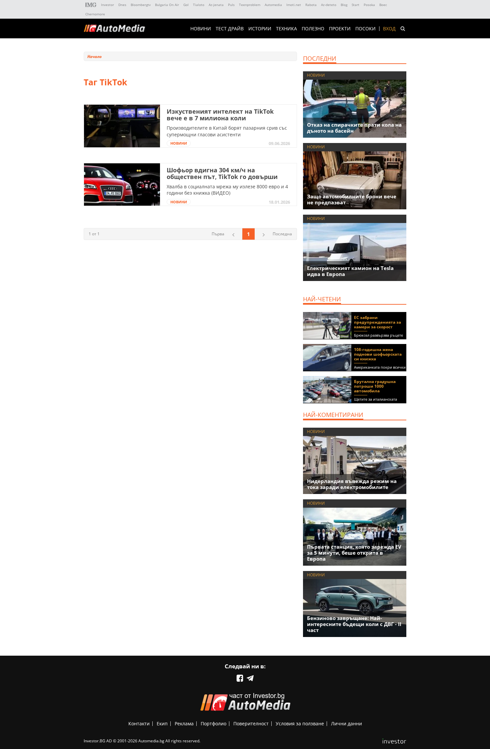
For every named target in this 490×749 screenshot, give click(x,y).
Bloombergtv (141, 4)
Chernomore (95, 14)
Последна (282, 234)
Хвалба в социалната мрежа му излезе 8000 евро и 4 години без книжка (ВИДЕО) (227, 189)
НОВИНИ (200, 28)
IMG (91, 5)
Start (355, 4)
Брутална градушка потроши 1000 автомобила (375, 386)
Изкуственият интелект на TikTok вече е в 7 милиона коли (220, 114)
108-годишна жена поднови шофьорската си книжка (378, 354)
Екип (162, 723)
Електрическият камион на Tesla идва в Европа (350, 271)
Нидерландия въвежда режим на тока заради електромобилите (352, 484)
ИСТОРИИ (259, 28)
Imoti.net (293, 4)
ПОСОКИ (365, 28)
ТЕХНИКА (286, 28)
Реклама (184, 723)
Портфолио (213, 723)
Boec (383, 4)
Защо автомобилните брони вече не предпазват (351, 199)
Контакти (139, 723)
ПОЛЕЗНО (313, 28)
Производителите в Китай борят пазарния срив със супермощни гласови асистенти (227, 131)
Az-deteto (328, 4)
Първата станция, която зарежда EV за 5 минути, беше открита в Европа (354, 552)
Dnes (122, 4)
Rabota (311, 4)
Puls (231, 4)
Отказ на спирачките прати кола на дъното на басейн (354, 127)
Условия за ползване (300, 723)
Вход (389, 28)
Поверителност (251, 723)
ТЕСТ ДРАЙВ (230, 28)
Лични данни (346, 723)
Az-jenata (216, 4)
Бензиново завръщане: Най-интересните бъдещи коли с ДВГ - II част (354, 624)
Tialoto (198, 4)
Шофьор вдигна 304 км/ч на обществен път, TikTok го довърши (222, 173)
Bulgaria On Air (167, 4)
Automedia (273, 4)
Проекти (340, 28)
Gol (186, 4)
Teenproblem (249, 4)
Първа (218, 234)
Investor (107, 4)
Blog (344, 4)
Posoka (369, 4)
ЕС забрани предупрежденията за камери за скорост (377, 322)
